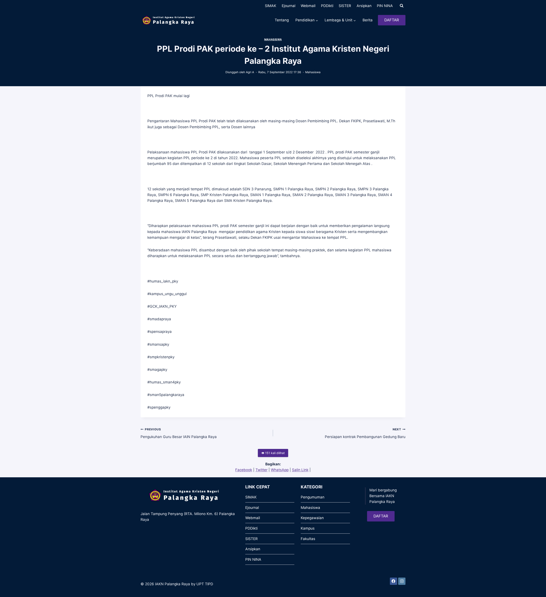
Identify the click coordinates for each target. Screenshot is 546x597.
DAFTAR (391, 20)
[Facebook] (393, 581)
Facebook (243, 470)
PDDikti (327, 6)
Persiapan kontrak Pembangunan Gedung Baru (365, 433)
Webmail (308, 6)
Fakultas (308, 539)
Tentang (282, 20)
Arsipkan (364, 6)
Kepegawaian (312, 518)
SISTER (345, 6)
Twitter (261, 470)
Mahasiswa (273, 39)
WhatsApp (280, 470)
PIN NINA (385, 6)
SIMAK (270, 6)
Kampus (308, 528)
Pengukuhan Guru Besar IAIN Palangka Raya (179, 433)
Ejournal (288, 6)
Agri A (250, 72)
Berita (368, 20)
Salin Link (300, 470)
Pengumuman (312, 497)
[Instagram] (401, 581)
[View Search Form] (401, 6)
